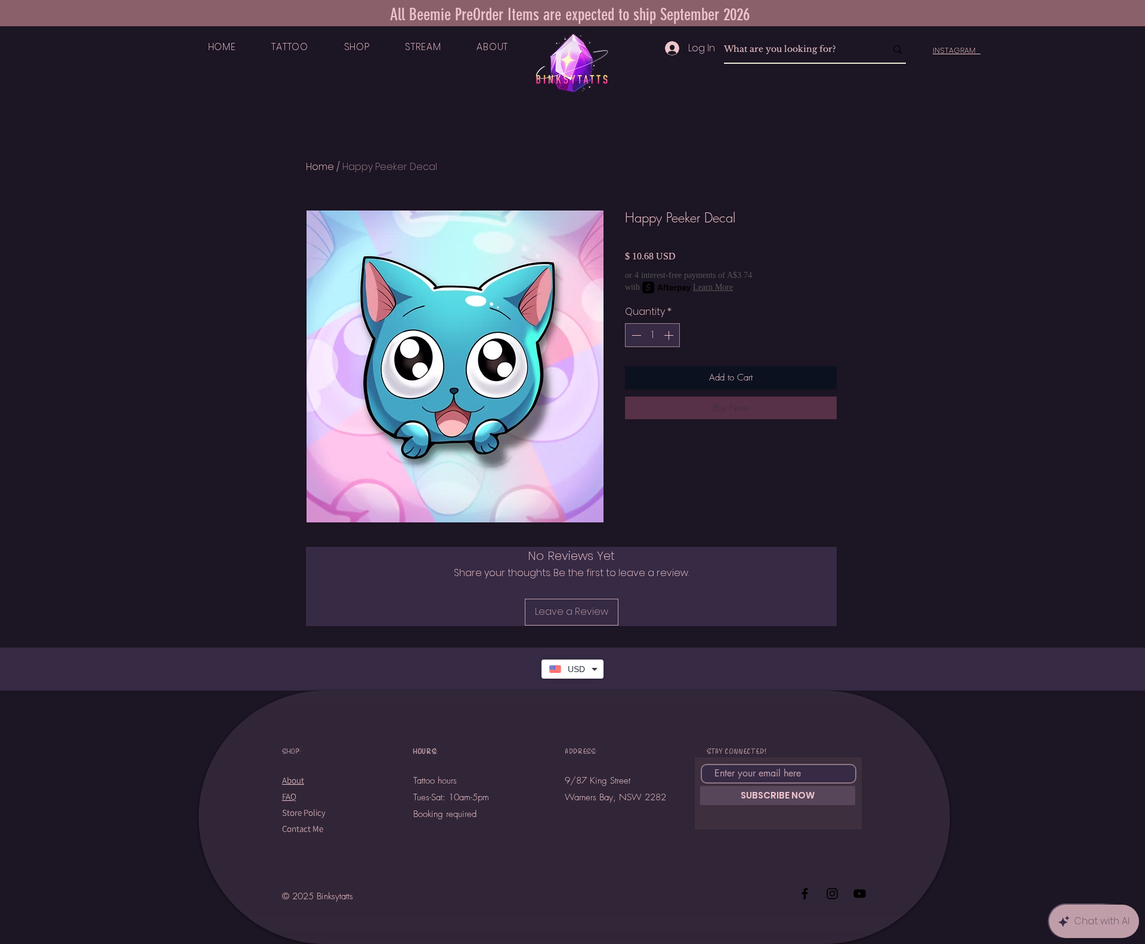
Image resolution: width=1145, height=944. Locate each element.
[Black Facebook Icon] (804, 893)
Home (320, 167)
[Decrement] (635, 335)
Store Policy (304, 812)
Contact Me (302, 828)
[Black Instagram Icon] (832, 893)
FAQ (289, 796)
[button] (290, 46)
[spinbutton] (652, 335)
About (293, 780)
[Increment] (669, 335)
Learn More (713, 287)
